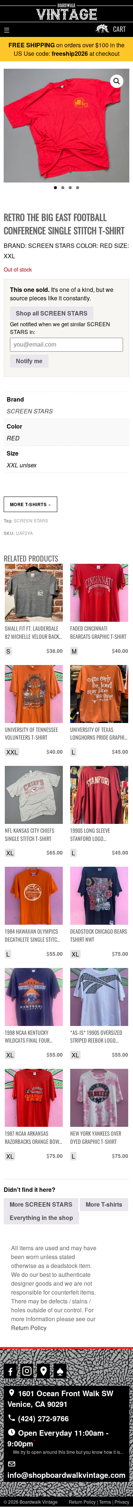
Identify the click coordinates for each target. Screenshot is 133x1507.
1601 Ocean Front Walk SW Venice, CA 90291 (60, 1398)
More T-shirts (30, 504)
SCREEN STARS (30, 411)
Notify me (29, 361)
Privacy (122, 1502)
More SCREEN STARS (41, 1204)
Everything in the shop (41, 1217)
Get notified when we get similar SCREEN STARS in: (60, 327)
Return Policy (29, 1327)
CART (119, 29)
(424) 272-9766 (42, 1418)
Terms (105, 1502)
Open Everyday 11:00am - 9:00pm (65, 1441)
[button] (116, 81)
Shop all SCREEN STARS (52, 313)
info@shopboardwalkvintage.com (66, 1474)
